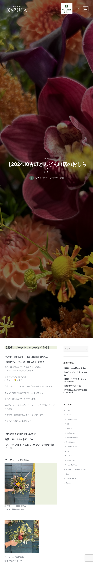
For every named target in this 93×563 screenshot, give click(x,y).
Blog (67, 474)
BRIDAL (69, 428)
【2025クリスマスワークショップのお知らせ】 (76, 380)
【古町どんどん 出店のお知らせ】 (75, 373)
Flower (68, 414)
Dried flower (70, 442)
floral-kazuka (42, 178)
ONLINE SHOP (72, 419)
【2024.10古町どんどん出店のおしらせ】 (46, 167)
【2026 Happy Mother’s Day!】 (76, 368)
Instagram (71, 433)
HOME (68, 410)
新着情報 (46, 158)
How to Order (72, 437)
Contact (69, 483)
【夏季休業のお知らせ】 (73, 386)
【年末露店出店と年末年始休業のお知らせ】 (75, 391)
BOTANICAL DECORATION (76, 469)
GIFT (69, 424)
